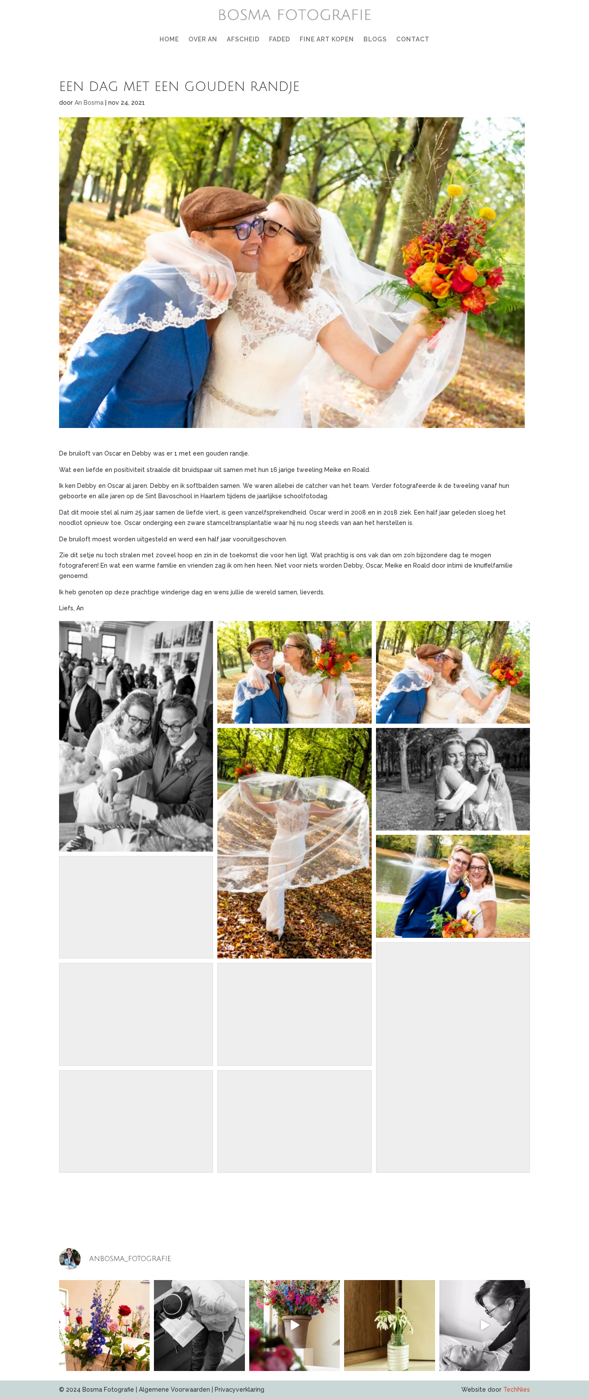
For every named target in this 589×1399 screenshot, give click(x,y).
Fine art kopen (327, 39)
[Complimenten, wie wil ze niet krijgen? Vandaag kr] (389, 1325)
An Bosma (89, 102)
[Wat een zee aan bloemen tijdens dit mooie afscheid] (294, 1325)
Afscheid (243, 39)
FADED (279, 39)
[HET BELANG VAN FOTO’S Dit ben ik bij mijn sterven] (484, 1325)
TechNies (516, 1389)
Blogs (375, 39)
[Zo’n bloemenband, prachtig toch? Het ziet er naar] (104, 1325)
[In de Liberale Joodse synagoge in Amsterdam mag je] (199, 1325)
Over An (202, 39)
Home (169, 39)
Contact (412, 39)
